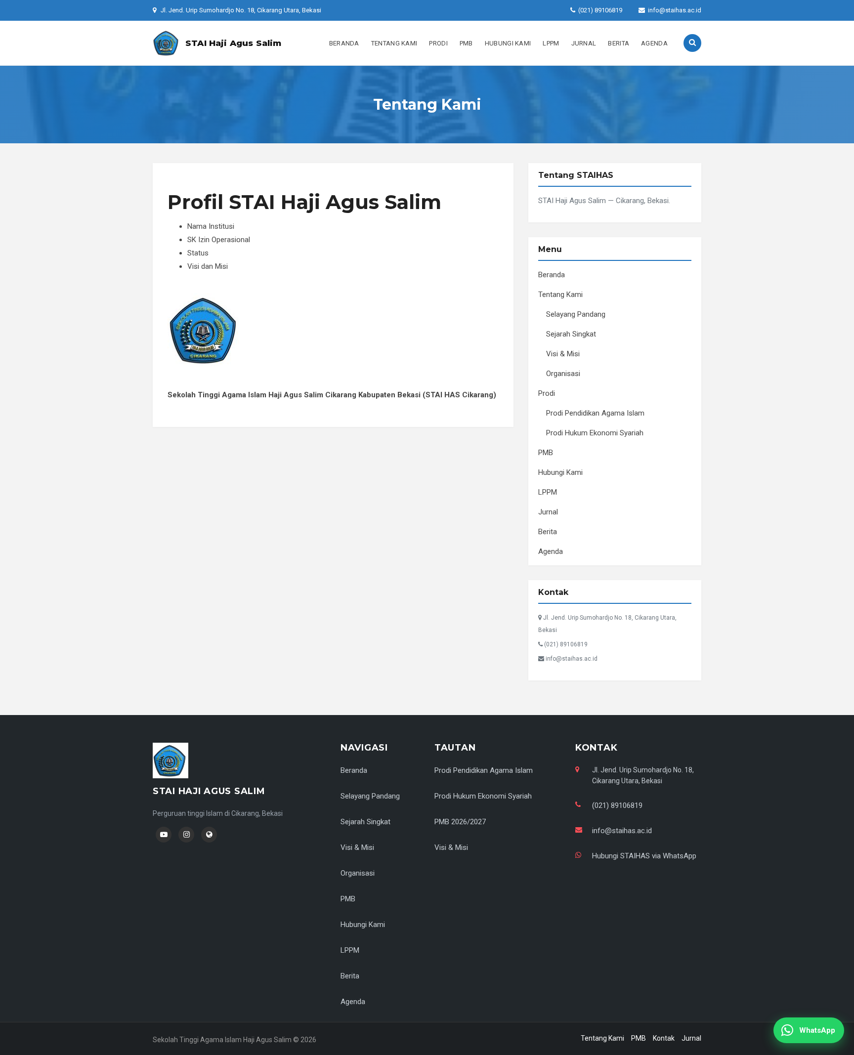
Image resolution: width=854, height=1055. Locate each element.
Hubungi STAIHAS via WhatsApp (644, 855)
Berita (618, 43)
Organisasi (563, 373)
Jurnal (584, 43)
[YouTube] (163, 835)
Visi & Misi (563, 353)
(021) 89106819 (600, 10)
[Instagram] (186, 835)
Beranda (344, 43)
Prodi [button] (438, 43)
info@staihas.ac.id (674, 10)
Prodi (546, 393)
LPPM (551, 43)
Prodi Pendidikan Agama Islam (595, 413)
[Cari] (692, 43)
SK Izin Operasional (218, 239)
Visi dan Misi (207, 266)
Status (198, 253)
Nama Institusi (210, 226)
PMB (466, 43)
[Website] (209, 835)
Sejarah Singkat (571, 334)
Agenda (654, 43)
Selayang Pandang (575, 314)
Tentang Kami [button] (394, 43)
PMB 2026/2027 (460, 821)
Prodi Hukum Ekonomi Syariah (594, 432)
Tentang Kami (560, 294)
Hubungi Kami (508, 43)
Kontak (664, 1038)
